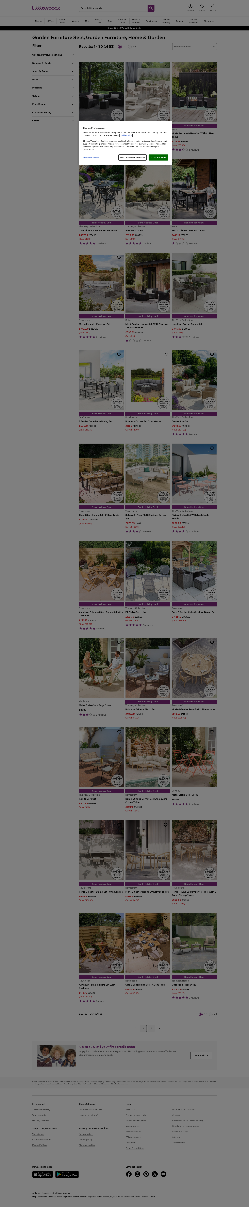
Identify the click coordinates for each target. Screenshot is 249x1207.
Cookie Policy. (126, 135)
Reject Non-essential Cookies (132, 157)
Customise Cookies (91, 157)
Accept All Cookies (158, 157)
